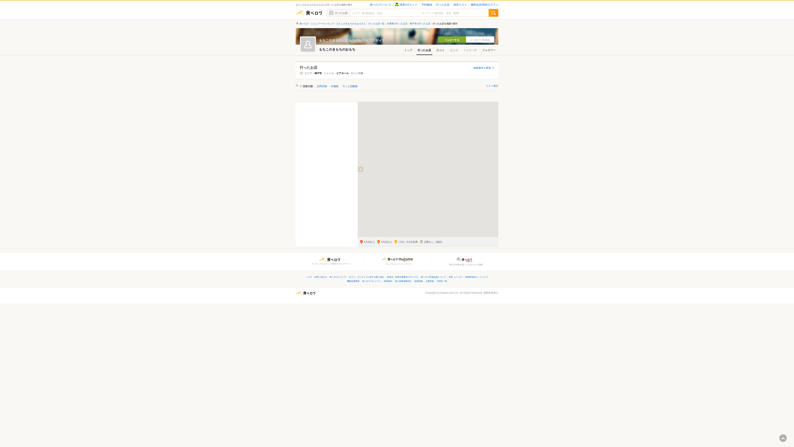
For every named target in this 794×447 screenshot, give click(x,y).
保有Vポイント (408, 4)
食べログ (309, 13)
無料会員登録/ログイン (484, 4)
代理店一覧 (442, 280)
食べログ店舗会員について (433, 276)
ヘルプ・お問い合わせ (316, 276)
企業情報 (430, 280)
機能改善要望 (353, 280)
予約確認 (426, 4)
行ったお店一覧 (376, 23)
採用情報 (418, 280)
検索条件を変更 (482, 67)
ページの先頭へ (783, 438)
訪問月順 (322, 86)
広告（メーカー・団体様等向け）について (468, 276)
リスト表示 (492, 85)
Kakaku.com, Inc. (449, 292)
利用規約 (388, 280)
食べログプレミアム (371, 280)
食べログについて (380, 4)
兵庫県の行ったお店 (397, 23)
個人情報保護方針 (403, 280)
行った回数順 (350, 86)
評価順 (334, 86)
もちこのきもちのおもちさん (351, 23)
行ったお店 (443, 4)
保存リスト (460, 4)
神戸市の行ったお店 (420, 23)
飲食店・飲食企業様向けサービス (402, 276)
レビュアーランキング (322, 23)
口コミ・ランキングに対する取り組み (366, 276)
